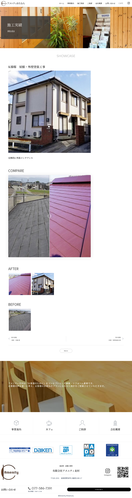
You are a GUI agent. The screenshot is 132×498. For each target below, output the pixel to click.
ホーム (61, 3)
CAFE (121, 3)
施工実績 (80, 3)
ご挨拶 (89, 3)
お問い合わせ (110, 3)
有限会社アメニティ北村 (66, 470)
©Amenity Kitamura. (66, 495)
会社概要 (98, 3)
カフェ (49, 429)
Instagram (107, 475)
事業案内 (70, 3)
